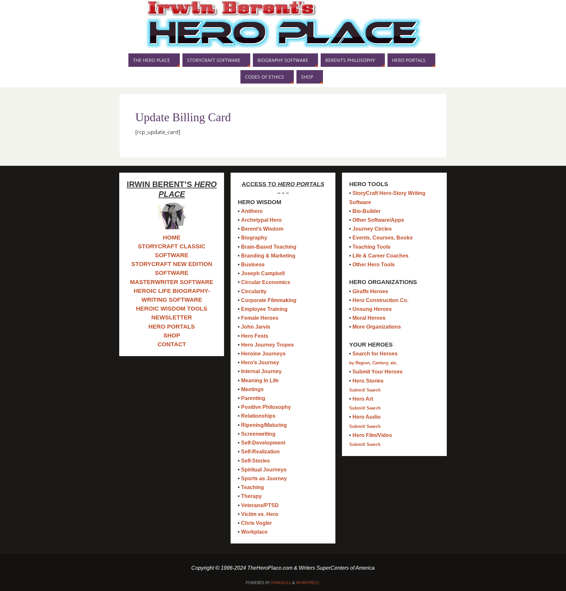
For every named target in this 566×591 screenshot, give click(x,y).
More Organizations (376, 327)
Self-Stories (255, 461)
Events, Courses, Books (382, 237)
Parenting (253, 398)
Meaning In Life (260, 380)
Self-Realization (260, 451)
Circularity (254, 291)
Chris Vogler (256, 523)
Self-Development (263, 443)
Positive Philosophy (266, 407)
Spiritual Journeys (264, 469)
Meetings (252, 389)
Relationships (258, 416)
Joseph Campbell (263, 273)
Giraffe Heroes (370, 291)
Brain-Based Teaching (268, 247)
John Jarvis (255, 327)
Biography (254, 237)
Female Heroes (259, 318)
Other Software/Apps (378, 220)
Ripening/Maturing (264, 425)
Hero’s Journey (260, 362)
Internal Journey (261, 371)
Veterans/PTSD (260, 505)
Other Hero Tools (373, 264)
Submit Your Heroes (377, 371)
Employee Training (264, 309)
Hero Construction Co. (380, 300)
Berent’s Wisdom (262, 229)
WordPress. (308, 582)
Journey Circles (372, 229)
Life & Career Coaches (380, 255)
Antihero (252, 211)
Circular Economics (265, 282)
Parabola (281, 582)
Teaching (252, 487)
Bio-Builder (366, 211)
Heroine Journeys (263, 353)
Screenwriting (258, 434)
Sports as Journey (264, 478)
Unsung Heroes (372, 309)
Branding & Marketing (268, 255)
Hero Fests (254, 336)
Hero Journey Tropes (267, 345)
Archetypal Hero (261, 220)
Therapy (251, 496)
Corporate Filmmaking (268, 300)
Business (253, 264)
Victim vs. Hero (259, 514)
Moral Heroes (369, 318)
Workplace (254, 532)
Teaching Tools (371, 247)
